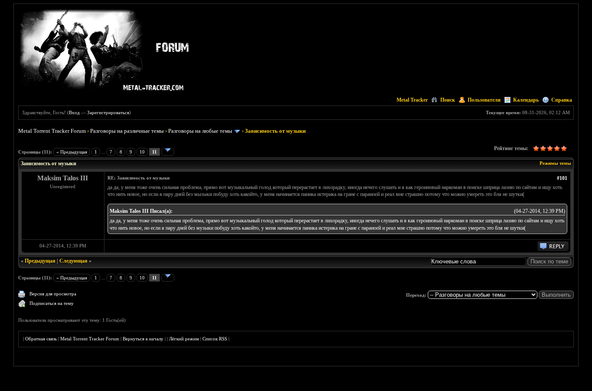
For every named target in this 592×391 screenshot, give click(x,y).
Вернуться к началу (143, 338)
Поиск (447, 100)
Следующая (73, 261)
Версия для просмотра (52, 293)
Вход (74, 112)
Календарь (526, 100)
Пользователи (484, 100)
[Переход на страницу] (167, 152)
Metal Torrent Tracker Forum (52, 131)
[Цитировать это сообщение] (553, 249)
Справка (561, 100)
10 (142, 151)
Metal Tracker (412, 100)
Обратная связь (41, 338)
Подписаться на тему (51, 303)
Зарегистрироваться (108, 112)
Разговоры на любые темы (200, 131)
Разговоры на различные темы (127, 131)
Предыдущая (40, 261)
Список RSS (214, 338)
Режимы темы (555, 163)
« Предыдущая (71, 151)
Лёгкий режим (184, 338)
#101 (562, 178)
